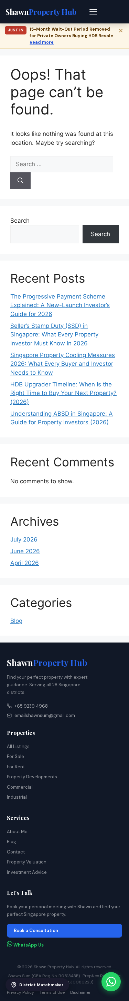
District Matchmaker (41, 985)
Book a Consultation (36, 930)
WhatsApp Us (28, 945)
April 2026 (24, 562)
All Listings (18, 746)
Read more (42, 42)
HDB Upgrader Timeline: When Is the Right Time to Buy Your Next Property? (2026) (63, 393)
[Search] (20, 180)
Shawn (47, 662)
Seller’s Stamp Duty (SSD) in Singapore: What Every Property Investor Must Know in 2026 (54, 334)
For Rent (16, 767)
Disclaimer (80, 992)
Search (20, 220)
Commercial (20, 787)
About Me (17, 832)
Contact (16, 852)
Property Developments (32, 777)
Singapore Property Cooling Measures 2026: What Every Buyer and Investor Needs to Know (62, 364)
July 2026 (23, 539)
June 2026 (25, 551)
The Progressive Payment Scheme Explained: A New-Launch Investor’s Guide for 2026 (60, 305)
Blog (16, 620)
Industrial (17, 797)
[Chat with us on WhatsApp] (111, 981)
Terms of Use (52, 992)
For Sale (15, 756)
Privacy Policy (20, 992)
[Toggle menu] (93, 12)
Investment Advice (27, 872)
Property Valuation (26, 862)
